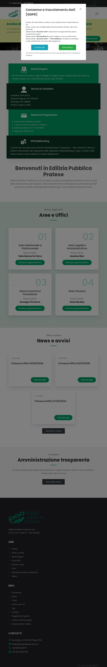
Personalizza (67, 47)
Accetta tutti (39, 47)
